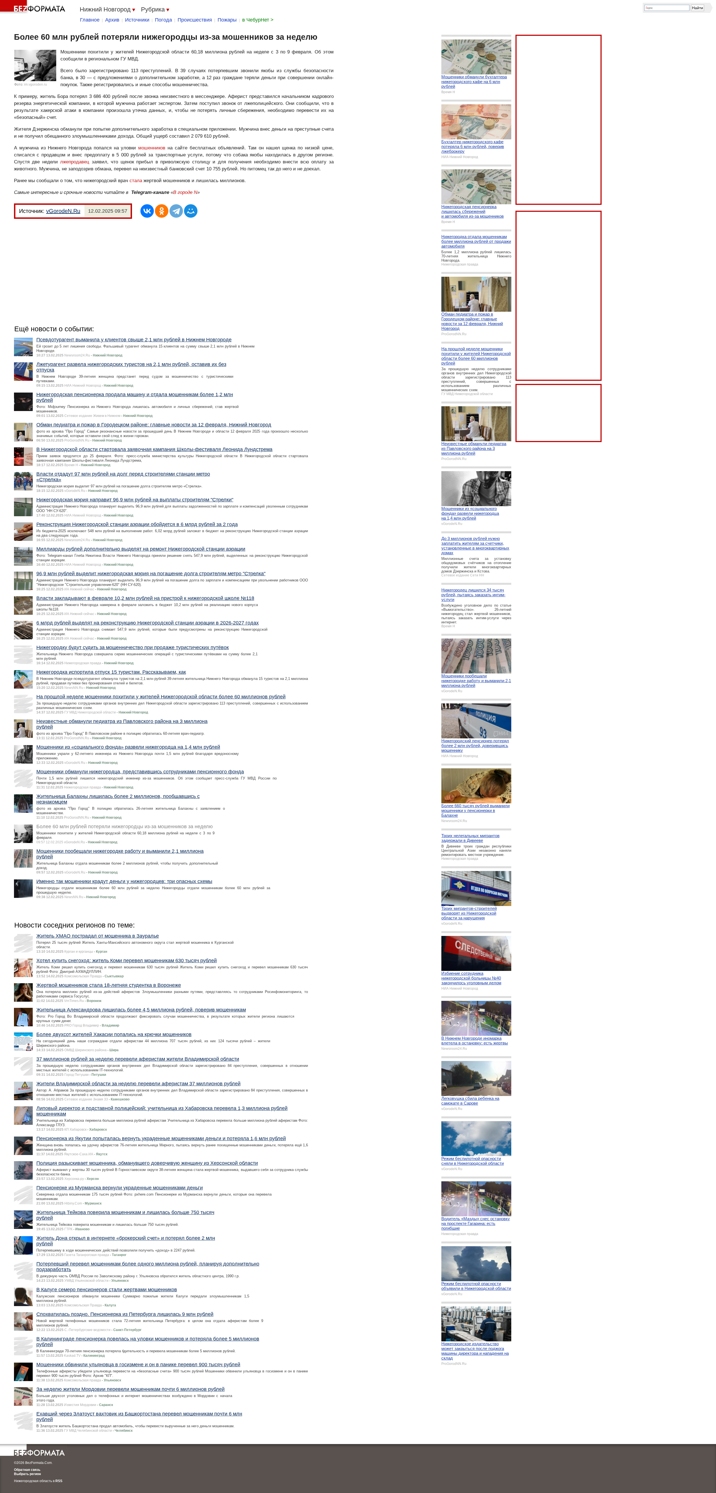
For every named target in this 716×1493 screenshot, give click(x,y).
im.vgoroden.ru (35, 84)
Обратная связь (27, 1470)
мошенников (151, 148)
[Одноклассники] (161, 211)
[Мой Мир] (190, 211)
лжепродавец (74, 162)
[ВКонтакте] (147, 211)
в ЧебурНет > (258, 20)
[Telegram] (176, 211)
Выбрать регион (27, 1474)
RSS (58, 1481)
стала (135, 180)
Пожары (227, 20)
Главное (90, 20)
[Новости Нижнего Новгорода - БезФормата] (33, 7)
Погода (163, 20)
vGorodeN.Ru (63, 211)
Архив (112, 20)
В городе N (185, 192)
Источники (137, 20)
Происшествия (195, 20)
